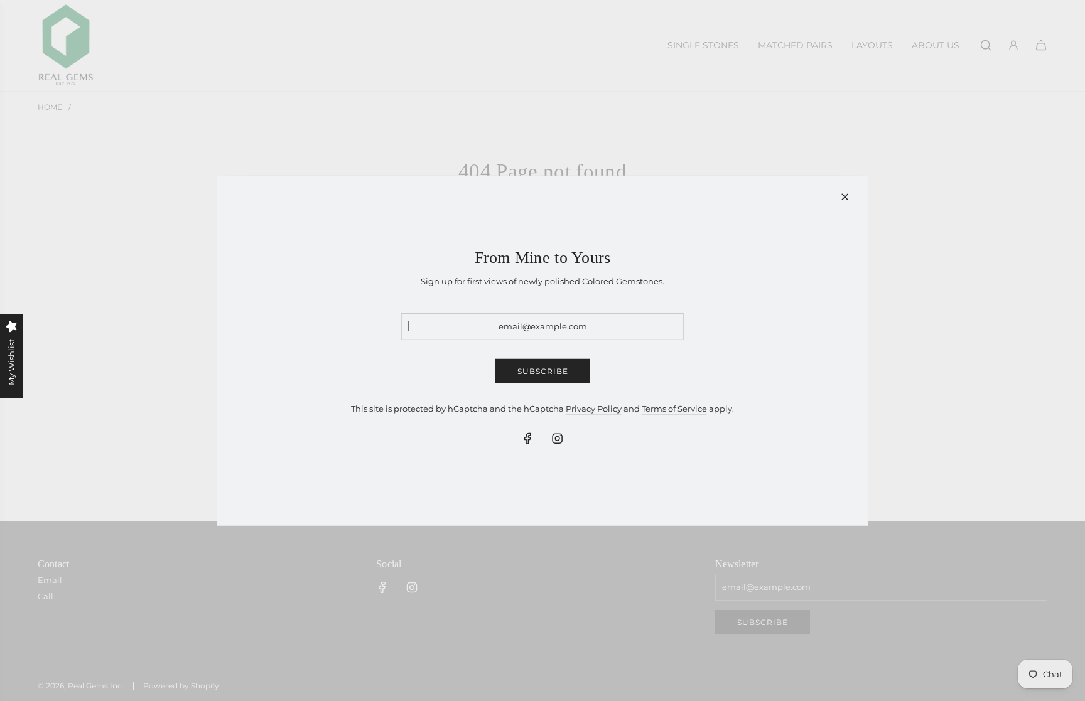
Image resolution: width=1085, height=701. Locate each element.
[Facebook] (528, 438)
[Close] (844, 196)
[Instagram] (557, 438)
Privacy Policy (594, 409)
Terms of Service (674, 409)
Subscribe (542, 371)
